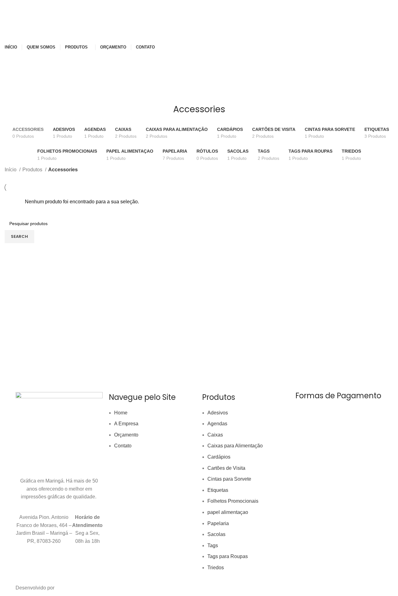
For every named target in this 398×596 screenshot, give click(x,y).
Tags (212, 545)
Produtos (33, 169)
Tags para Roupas (227, 556)
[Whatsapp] (73, 565)
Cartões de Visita (226, 468)
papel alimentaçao (227, 512)
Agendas (217, 423)
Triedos (215, 567)
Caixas (215, 434)
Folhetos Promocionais (232, 501)
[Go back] (165, 112)
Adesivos (217, 412)
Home (120, 412)
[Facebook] (23, 565)
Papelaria (218, 523)
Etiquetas (217, 490)
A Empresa (126, 423)
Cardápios (218, 457)
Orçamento (126, 434)
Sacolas (216, 534)
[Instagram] (40, 565)
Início (11, 169)
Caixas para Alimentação (235, 445)
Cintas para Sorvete (229, 479)
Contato (123, 445)
